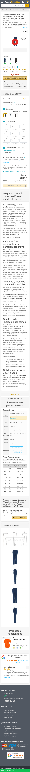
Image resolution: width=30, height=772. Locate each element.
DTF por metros (9, 715)
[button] (17, 67)
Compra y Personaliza (15, 78)
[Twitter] (6, 701)
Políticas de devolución (11, 731)
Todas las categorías (10, 736)
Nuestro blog (8, 717)
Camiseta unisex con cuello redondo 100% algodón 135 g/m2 (19, 639)
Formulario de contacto (11, 733)
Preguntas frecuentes (10, 726)
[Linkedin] (8, 701)
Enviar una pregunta (19, 517)
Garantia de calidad (10, 712)
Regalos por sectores (16, 447)
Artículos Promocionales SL (18, 768)
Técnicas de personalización (12, 728)
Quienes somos (9, 710)
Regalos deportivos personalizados (18, 451)
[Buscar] (27, 5)
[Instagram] (14, 701)
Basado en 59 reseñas (17, 757)
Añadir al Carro (15, 186)
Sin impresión (8, 152)
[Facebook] (11, 701)
